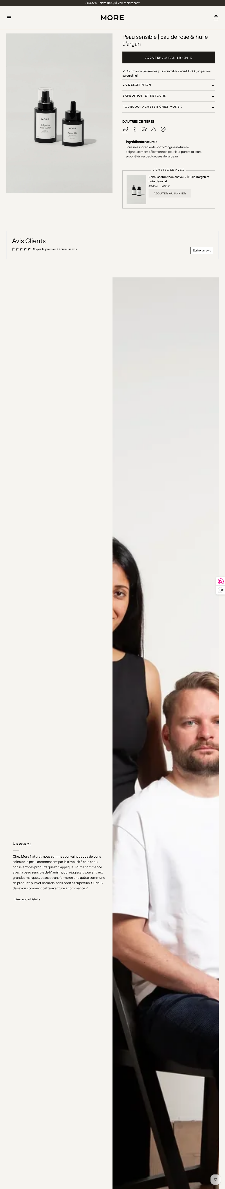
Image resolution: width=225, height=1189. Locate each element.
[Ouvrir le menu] (13, 17)
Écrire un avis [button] (202, 250)
